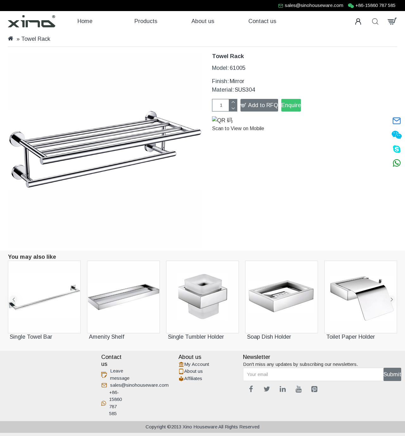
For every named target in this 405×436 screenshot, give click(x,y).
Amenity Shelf (106, 337)
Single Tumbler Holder (196, 337)
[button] (13, 299)
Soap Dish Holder (269, 337)
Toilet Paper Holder (350, 337)
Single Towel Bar (31, 337)
